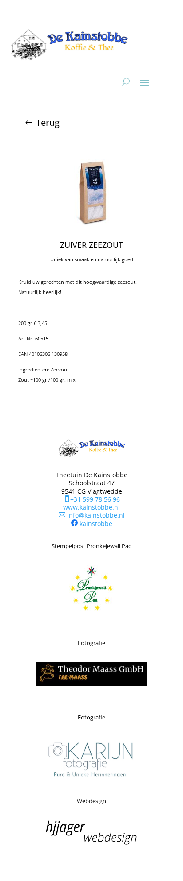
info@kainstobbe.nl (92, 515)
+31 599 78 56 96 (92, 499)
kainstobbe (96, 523)
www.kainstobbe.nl (91, 507)
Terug (48, 122)
